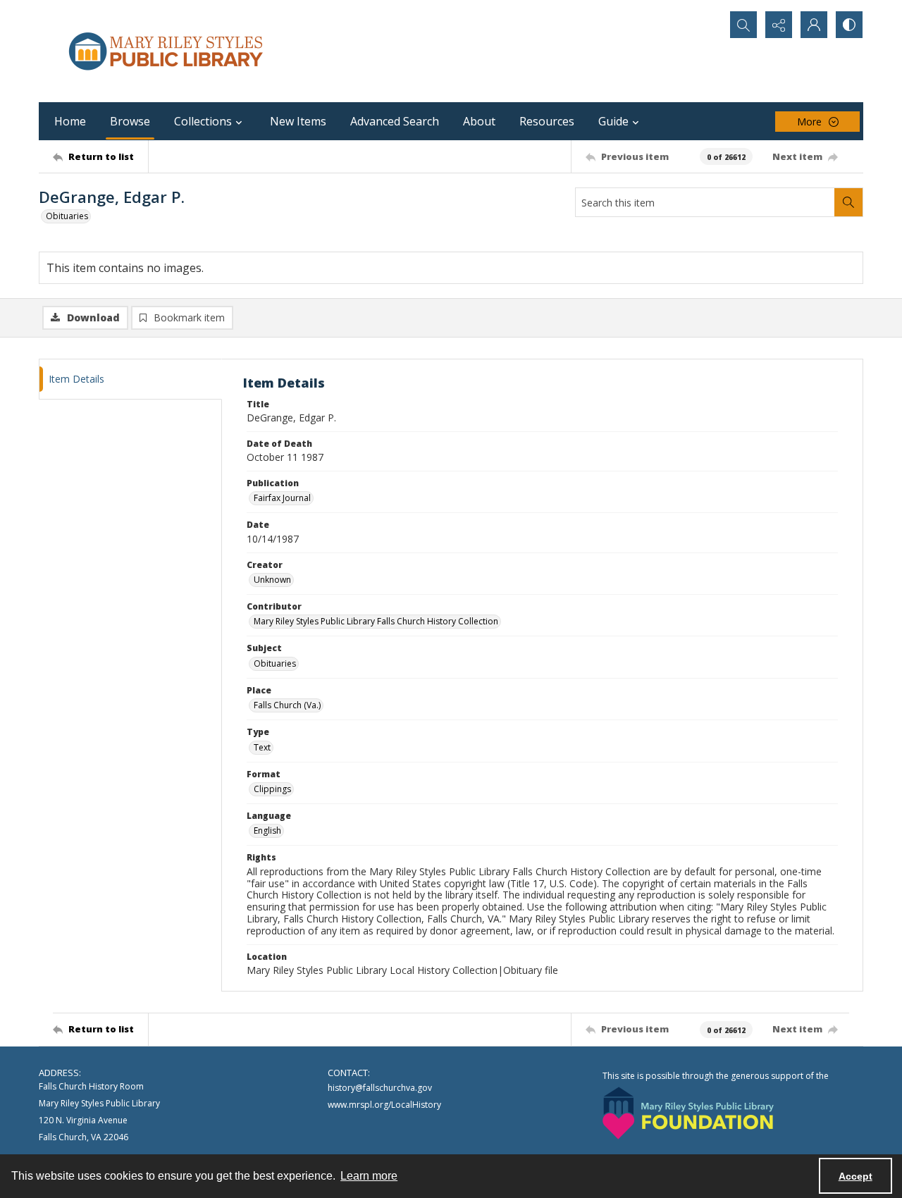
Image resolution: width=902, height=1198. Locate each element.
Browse (130, 121)
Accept (855, 1176)
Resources (546, 121)
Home (70, 121)
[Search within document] (848, 202)
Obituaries (67, 216)
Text (262, 747)
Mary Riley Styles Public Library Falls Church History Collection (376, 621)
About (479, 121)
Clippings (272, 789)
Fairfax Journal (282, 498)
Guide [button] (613, 121)
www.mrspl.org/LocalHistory (384, 1105)
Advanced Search (394, 121)
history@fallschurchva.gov (380, 1088)
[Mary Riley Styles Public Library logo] (165, 51)
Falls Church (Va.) (287, 705)
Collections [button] (203, 121)
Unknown (272, 580)
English (267, 830)
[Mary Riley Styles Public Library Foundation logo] (688, 1113)
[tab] (130, 379)
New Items (298, 121)
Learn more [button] (368, 1176)
